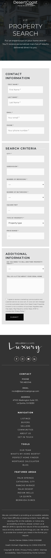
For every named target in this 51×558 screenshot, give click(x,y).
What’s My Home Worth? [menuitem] (25, 454)
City (9, 153)
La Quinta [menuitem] (25, 496)
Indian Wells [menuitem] (25, 493)
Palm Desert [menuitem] (25, 489)
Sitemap (43, 550)
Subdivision (12, 166)
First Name (13, 84)
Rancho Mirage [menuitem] (25, 485)
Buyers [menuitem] (25, 422)
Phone (10, 125)
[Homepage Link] (25, 3)
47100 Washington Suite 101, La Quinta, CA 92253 (25, 401)
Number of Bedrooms (17, 179)
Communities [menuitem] (25, 430)
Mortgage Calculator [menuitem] (25, 461)
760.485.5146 (25, 382)
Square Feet (12, 205)
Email (10, 112)
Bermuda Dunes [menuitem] (25, 500)
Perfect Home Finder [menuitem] (25, 457)
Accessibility (10, 553)
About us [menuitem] (25, 433)
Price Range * (13, 231)
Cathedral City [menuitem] (25, 482)
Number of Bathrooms (17, 192)
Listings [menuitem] (25, 419)
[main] (25, 167)
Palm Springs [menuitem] (25, 478)
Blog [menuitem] (26, 465)
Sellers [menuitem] (25, 426)
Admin (36, 550)
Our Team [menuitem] (25, 450)
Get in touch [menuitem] (25, 437)
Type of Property (15, 218)
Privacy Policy (19, 311)
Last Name (13, 97)
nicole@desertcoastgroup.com (25, 391)
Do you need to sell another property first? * (24, 262)
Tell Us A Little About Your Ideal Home (24, 276)
